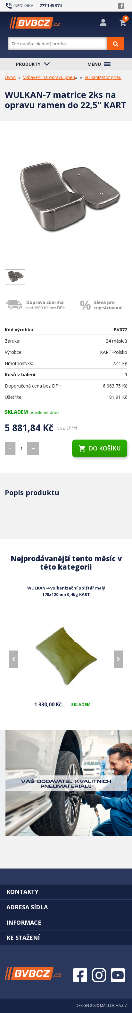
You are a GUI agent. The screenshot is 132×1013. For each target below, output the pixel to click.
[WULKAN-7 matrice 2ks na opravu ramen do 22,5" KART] (66, 200)
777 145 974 (50, 5)
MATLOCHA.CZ (113, 1005)
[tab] (66, 891)
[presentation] (13, 659)
